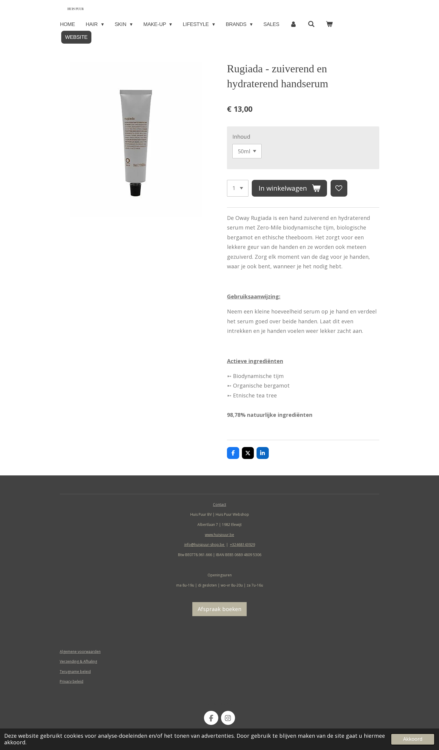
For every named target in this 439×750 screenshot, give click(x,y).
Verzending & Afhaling (78, 661)
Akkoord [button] (412, 739)
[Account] (293, 24)
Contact (219, 504)
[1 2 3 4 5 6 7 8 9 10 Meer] (237, 188)
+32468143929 (242, 544)
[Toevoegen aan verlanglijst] (339, 188)
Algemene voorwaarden (80, 651)
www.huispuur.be (219, 534)
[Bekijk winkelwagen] (329, 24)
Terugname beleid (75, 671)
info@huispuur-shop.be (204, 544)
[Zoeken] (311, 24)
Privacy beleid (71, 681)
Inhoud (241, 136)
